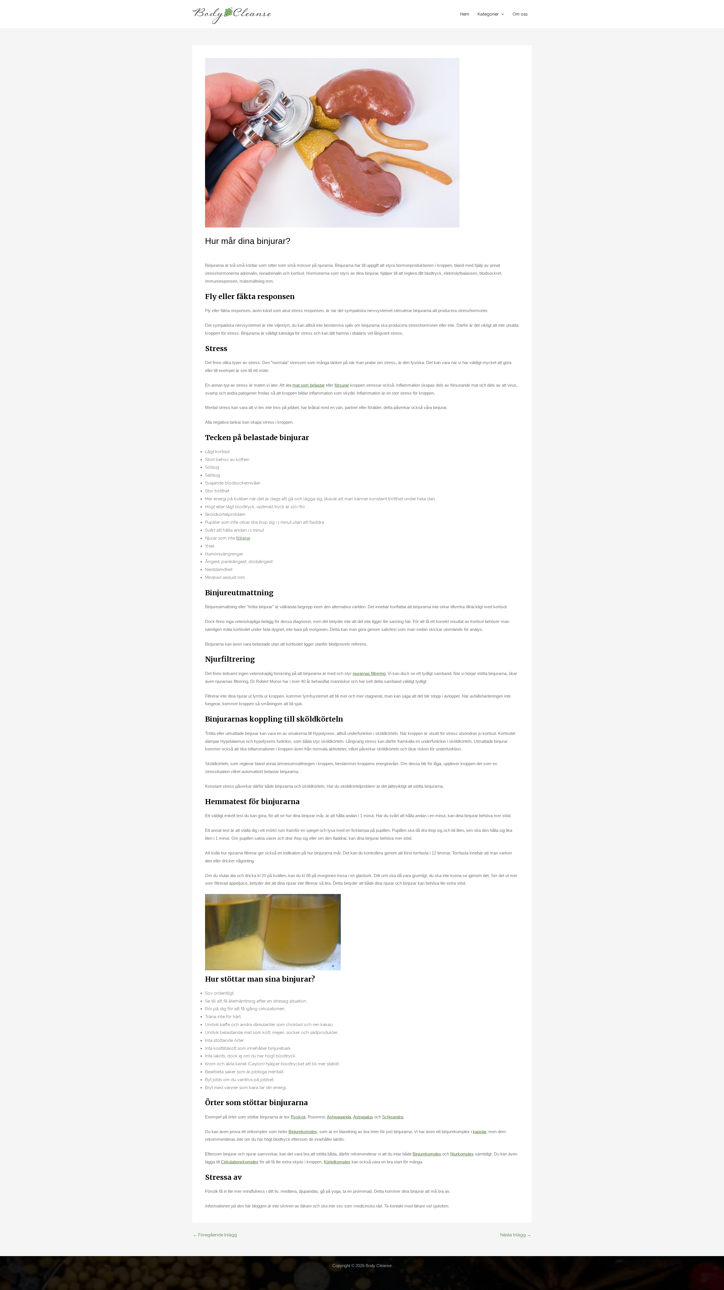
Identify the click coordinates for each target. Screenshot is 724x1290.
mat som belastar (308, 385)
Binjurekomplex (302, 1131)
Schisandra (392, 1116)
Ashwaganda (339, 1116)
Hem (464, 14)
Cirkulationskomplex (239, 1161)
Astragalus (363, 1116)
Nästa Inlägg (515, 1235)
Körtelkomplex (337, 1161)
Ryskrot (298, 1116)
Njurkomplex (462, 1154)
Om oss (519, 14)
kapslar (479, 1131)
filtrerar (243, 538)
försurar (342, 385)
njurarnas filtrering (369, 673)
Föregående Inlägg (215, 1235)
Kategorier (488, 14)
